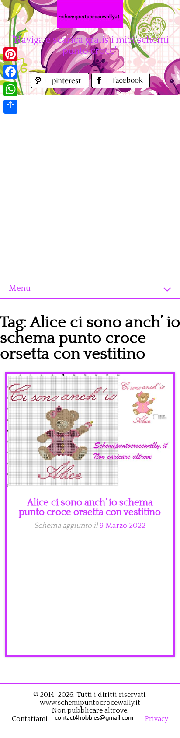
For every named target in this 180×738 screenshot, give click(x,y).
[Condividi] (10, 106)
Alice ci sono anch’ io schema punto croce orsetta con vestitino (90, 507)
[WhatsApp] (10, 89)
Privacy (156, 719)
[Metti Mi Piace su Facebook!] (120, 86)
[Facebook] (10, 71)
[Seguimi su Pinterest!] (61, 86)
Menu (20, 288)
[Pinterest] (10, 54)
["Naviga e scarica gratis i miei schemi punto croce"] (90, 14)
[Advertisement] (90, 185)
